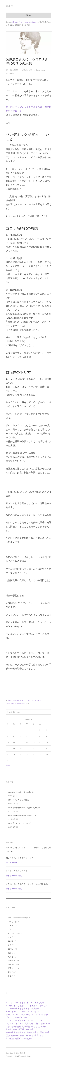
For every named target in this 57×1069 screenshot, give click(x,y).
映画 (10, 952)
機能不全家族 (33, 1032)
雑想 (10, 972)
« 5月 (8, 765)
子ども (34, 1026)
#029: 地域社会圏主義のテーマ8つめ (22, 815)
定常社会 (42, 1026)
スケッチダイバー (19, 1017)
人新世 (37, 1023)
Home (14, 22)
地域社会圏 (16, 1026)
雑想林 (9, 5)
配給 (41, 1035)
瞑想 (8, 1035)
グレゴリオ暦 (42, 1014)
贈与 (31, 1035)
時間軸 (21, 1029)
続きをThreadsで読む (14, 862)
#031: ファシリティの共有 (18, 800)
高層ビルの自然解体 (24, 1038)
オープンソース (13, 1014)
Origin (29, 1056)
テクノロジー (37, 1020)
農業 (36, 1035)
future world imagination (28, 22)
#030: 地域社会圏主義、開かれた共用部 (24, 807)
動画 (48, 1023)
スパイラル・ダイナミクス (17, 1020)
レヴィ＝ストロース (15, 1023)
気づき (10, 956)
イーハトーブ (12, 1011)
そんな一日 (12, 921)
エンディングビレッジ (29, 1011)
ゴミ (8, 1017)
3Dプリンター (12, 1002)
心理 (10, 945)
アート (10, 925)
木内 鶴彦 (29, 1029)
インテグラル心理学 (35, 1002)
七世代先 (29, 1023)
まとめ (22, 1002)
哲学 (8, 1026)
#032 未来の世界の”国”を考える (21, 792)
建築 (15, 1029)
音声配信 (10, 1038)
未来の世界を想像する (16, 1032)
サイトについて (14, 933)
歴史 (42, 1032)
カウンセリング (28, 1014)
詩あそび (11, 964)
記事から (11, 960)
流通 (47, 1032)
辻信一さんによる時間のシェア (16, 703)
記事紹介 (15, 1035)
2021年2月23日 (12, 70)
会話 (43, 1023)
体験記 (10, 941)
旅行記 (10, 948)
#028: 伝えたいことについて (19, 823)
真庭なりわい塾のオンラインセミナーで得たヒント (25, 700)
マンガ (10, 937)
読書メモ (11, 968)
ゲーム (10, 929)
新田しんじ (27, 70)
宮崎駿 (9, 1029)
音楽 (10, 976)
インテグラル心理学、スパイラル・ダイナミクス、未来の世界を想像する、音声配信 (26, 1007)
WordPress (19, 1056)
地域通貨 (26, 1026)
